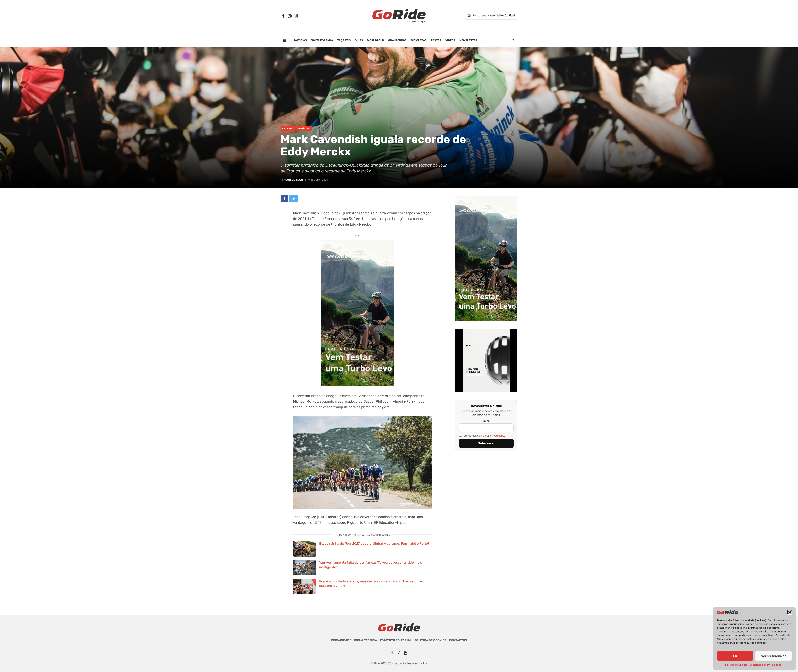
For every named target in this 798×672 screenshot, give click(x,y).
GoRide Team (294, 179)
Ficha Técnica (365, 640)
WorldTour (375, 40)
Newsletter (468, 40)
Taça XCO (344, 40)
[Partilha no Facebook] (284, 198)
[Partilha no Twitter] (293, 198)
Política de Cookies (736, 664)
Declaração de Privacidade (765, 664)
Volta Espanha (322, 40)
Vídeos (450, 40)
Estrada (287, 128)
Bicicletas (419, 40)
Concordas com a (484, 435)
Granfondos (397, 40)
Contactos (458, 640)
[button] (790, 612)
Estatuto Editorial (395, 640)
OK (735, 656)
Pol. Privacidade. (495, 435)
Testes (436, 40)
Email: (486, 420)
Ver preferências (773, 656)
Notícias (300, 40)
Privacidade (341, 640)
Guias (359, 40)
